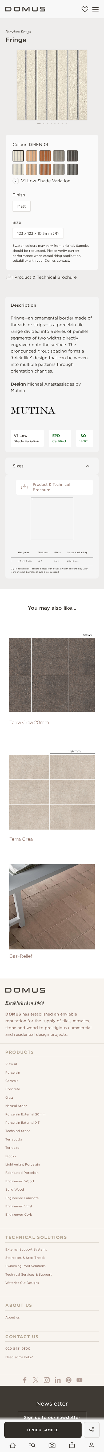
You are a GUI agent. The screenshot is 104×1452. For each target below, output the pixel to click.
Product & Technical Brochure (45, 277)
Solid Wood (14, 1189)
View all (11, 1064)
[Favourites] (85, 9)
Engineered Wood (19, 1181)
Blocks (10, 1156)
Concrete (12, 1089)
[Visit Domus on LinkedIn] (57, 1380)
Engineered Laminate (22, 1198)
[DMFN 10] (72, 169)
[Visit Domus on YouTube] (79, 1380)
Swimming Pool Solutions (25, 1266)
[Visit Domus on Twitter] (36, 1380)
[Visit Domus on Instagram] (46, 1380)
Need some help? (19, 1357)
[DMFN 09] (59, 169)
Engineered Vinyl (18, 1206)
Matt (21, 206)
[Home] (25, 9)
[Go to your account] (91, 1445)
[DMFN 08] (45, 169)
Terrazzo (12, 1148)
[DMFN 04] (59, 156)
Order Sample (43, 1430)
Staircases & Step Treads (25, 1258)
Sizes (18, 465)
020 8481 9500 (17, 1348)
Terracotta (13, 1139)
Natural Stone (16, 1106)
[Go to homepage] (12, 1445)
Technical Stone (17, 1131)
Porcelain (12, 1072)
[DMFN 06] (18, 169)
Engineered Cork (18, 1214)
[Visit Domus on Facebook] (25, 1380)
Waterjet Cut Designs (22, 1283)
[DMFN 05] (72, 156)
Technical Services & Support (28, 1274)
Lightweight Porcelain (22, 1164)
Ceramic (11, 1081)
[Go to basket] (71, 1445)
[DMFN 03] (45, 156)
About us (12, 1317)
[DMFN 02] (32, 156)
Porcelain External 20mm (25, 1114)
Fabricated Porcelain (21, 1173)
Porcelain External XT (22, 1123)
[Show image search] (52, 1445)
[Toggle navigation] (95, 9)
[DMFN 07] (32, 169)
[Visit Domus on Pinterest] (68, 1380)
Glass (9, 1097)
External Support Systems (26, 1249)
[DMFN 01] (18, 156)
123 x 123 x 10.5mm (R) (38, 233)
